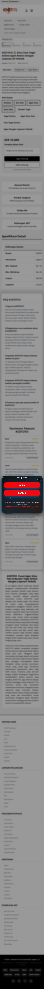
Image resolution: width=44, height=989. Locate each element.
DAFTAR (22, 493)
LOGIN (22, 485)
